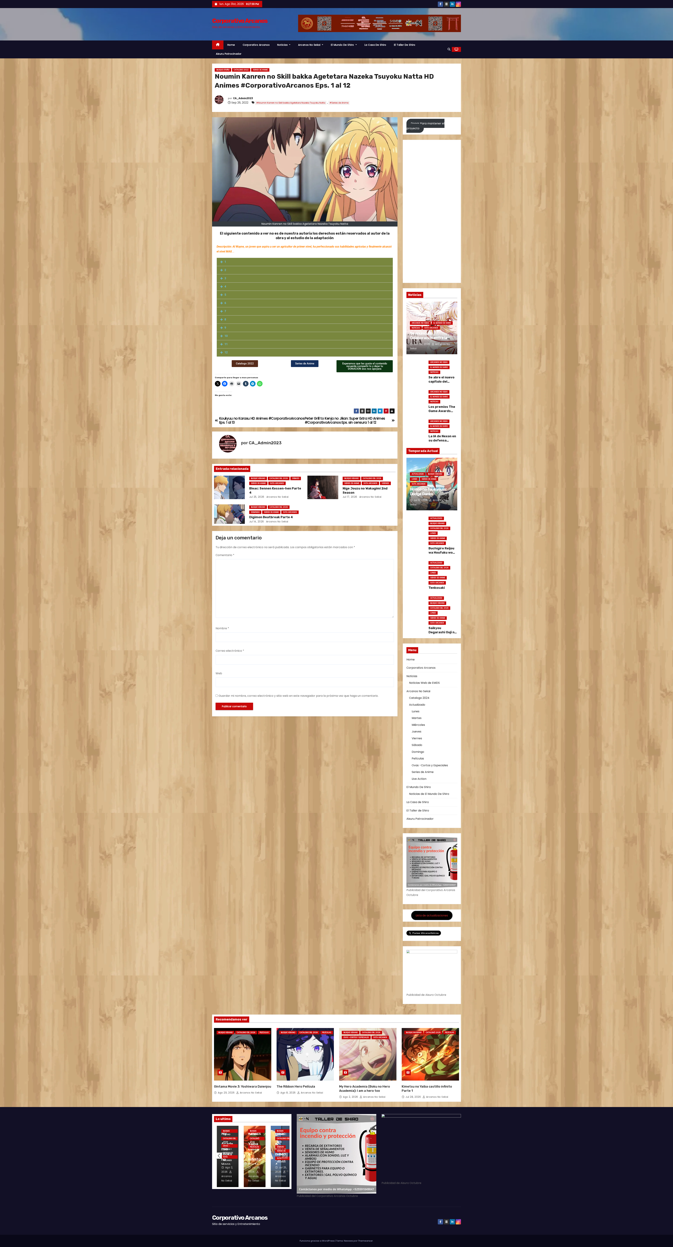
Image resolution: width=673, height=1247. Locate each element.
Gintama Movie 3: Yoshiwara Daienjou (242, 1086)
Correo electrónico (230, 651)
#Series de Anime (338, 102)
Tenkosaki (437, 588)
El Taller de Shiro (404, 45)
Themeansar (365, 1240)
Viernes (385, 483)
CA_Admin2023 (243, 98)
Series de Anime (260, 69)
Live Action (419, 779)
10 (226, 336)
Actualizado (418, 474)
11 (226, 344)
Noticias (282, 45)
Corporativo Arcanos (240, 20)
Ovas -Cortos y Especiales (430, 765)
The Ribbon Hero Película (296, 1086)
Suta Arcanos (277, 483)
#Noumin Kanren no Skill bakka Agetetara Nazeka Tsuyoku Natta (290, 102)
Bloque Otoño (222, 69)
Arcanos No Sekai (309, 45)
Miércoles (418, 725)
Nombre (222, 628)
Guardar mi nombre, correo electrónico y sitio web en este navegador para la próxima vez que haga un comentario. (298, 696)
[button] (449, 49)
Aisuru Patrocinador (229, 54)
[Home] (217, 44)
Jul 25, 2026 (256, 497)
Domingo (255, 512)
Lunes (414, 479)
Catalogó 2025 (433, 1032)
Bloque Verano (258, 478)
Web (219, 673)
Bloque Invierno (414, 1032)
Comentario (225, 555)
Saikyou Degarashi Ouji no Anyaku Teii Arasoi (442, 634)
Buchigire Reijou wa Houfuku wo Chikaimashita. (441, 552)
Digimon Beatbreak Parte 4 (271, 517)
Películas (418, 758)
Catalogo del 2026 (279, 478)
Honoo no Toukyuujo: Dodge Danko (428, 491)
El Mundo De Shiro (343, 45)
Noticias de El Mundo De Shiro (429, 794)
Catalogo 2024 (419, 698)
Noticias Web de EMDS (424, 683)
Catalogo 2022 (241, 69)
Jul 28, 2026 (414, 1097)
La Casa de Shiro (375, 45)
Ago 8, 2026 (288, 1092)
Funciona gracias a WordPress (317, 1240)
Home (231, 45)
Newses (348, 1240)
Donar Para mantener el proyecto (425, 125)
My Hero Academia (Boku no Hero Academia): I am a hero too (364, 1089)
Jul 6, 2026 (421, 500)
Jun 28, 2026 (422, 344)
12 (226, 352)
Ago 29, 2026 (226, 1092)
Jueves (416, 731)
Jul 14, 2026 (256, 521)
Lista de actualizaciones (432, 915)
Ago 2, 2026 (351, 1097)
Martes (417, 718)
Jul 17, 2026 (350, 497)
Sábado (295, 478)
